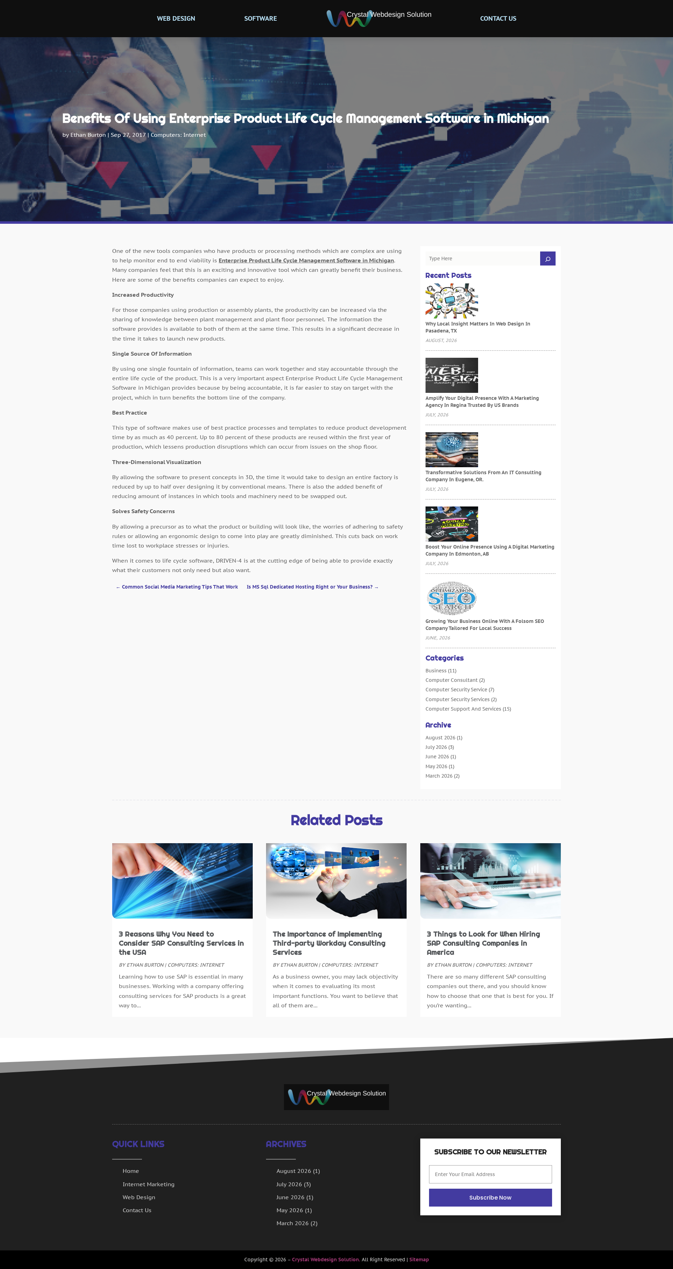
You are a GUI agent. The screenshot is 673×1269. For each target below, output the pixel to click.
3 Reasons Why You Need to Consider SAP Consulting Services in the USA (181, 943)
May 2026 (436, 766)
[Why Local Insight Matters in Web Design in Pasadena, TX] (452, 301)
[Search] (548, 258)
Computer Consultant (452, 680)
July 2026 (436, 747)
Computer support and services (463, 709)
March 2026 (439, 776)
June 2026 (437, 756)
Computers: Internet (178, 134)
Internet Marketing (149, 1184)
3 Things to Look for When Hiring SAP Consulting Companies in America (483, 943)
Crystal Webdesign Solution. (326, 1259)
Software (260, 18)
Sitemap (419, 1259)
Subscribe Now (490, 1198)
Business (436, 670)
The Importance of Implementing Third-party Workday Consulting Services (329, 943)
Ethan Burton (88, 134)
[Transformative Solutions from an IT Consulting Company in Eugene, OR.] (452, 450)
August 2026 (440, 737)
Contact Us (498, 18)
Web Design (176, 18)
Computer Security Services (458, 699)
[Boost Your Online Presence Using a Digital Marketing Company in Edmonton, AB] (452, 524)
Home (131, 1170)
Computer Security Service (456, 689)
